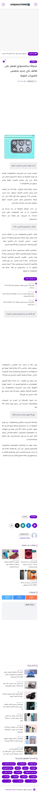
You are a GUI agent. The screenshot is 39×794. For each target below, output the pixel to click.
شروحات (18, 772)
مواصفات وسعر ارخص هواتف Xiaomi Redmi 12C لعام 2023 (18, 304)
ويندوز (20, 781)
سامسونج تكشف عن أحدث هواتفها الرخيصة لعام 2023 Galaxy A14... (18, 295)
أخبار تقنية (33, 764)
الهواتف (33, 61)
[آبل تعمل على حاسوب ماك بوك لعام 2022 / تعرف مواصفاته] (30, 685)
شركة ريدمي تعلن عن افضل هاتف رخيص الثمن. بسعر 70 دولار (14, 718)
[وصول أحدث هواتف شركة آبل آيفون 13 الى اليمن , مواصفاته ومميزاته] (30, 729)
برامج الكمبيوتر (7, 768)
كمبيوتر (24, 776)
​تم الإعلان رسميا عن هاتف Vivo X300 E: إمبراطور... (29, 584)
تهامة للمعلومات (24, 538)
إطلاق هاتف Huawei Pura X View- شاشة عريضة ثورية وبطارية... (29, 564)
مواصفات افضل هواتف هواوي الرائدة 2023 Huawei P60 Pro (13, 740)
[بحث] (3, 4)
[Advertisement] (19, 30)
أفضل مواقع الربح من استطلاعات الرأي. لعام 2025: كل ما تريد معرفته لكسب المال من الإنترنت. (12, 752)
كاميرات (33, 776)
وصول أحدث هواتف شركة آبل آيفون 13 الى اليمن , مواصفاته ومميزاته (13, 730)
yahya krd (30, 81)
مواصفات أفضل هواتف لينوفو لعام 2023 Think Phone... (19, 287)
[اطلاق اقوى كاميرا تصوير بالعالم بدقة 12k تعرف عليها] (30, 695)
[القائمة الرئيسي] (35, 4)
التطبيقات (22, 764)
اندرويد (25, 768)
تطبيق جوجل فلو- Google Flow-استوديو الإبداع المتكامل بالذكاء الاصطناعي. (13, 54)
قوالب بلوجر (7, 772)
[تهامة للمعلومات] (19, 4)
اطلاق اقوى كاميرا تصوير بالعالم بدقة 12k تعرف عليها (13, 695)
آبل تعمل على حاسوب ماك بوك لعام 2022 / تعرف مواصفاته (13, 685)
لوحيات (6, 776)
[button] (28, 525)
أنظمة (18, 768)
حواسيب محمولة (31, 772)
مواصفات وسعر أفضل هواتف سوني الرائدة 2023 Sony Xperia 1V (13, 707)
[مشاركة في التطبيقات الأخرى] (11, 525)
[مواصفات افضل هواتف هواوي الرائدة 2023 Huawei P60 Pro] (30, 740)
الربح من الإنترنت (9, 764)
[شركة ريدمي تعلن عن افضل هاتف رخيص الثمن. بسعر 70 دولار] (30, 717)
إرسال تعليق (30, 604)
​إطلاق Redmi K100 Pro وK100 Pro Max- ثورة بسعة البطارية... (12, 564)
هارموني (33, 781)
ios (9, 781)
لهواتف (15, 776)
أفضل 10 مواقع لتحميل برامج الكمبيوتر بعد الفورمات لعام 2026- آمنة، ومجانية (13, 675)
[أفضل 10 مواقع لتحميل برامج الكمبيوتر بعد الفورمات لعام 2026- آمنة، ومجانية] (30, 673)
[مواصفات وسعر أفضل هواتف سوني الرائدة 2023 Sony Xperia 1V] (30, 706)
